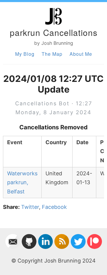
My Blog (24, 53)
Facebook (54, 207)
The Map (52, 53)
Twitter (30, 207)
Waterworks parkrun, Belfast (22, 182)
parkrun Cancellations (53, 32)
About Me (81, 53)
